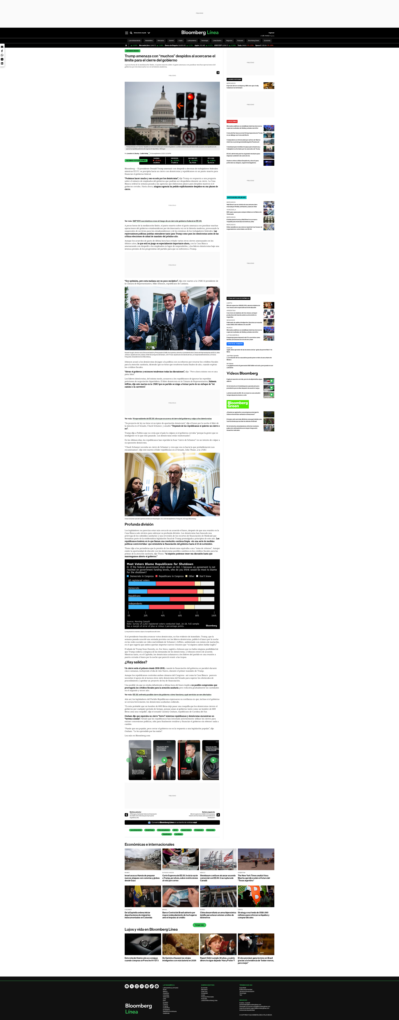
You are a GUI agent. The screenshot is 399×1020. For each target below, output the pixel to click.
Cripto (203, 995)
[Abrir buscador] (131, 32)
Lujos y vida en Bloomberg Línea (151, 929)
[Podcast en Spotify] (157, 986)
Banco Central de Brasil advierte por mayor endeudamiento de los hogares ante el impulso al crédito (179, 915)
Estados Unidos (132, 51)
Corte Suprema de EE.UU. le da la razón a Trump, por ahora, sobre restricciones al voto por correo (180, 878)
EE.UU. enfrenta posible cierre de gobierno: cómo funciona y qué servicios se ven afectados (172, 694)
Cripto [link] (181, 40)
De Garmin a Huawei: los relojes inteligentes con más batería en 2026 (179, 959)
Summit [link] (171, 40)
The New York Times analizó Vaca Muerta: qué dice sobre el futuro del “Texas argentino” (254, 878)
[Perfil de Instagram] (142, 986)
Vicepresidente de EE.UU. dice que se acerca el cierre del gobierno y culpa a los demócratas (172, 418)
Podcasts (204, 999)
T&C (240, 995)
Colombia (166, 995)
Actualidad (204, 993)
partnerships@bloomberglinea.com (250, 1004)
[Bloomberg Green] (250, 404)
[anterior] (126, 814)
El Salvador (166, 1009)
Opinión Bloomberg (235, 344)
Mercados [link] (161, 40)
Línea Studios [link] (217, 40)
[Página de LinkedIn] (147, 986)
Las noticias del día (136, 830)
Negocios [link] (229, 40)
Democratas (210, 830)
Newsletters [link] (149, 40)
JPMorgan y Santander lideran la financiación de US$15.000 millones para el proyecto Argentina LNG (143, 815)
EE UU (175, 830)
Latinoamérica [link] (192, 40)
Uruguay (165, 1006)
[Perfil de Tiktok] (152, 986)
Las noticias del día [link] (134, 40)
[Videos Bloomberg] (250, 373)
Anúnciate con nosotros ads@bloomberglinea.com (254, 1006)
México (165, 991)
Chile (164, 999)
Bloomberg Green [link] (253, 40)
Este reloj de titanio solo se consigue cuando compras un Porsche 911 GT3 (142, 959)
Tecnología (242, 993)
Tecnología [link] (204, 40)
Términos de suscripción (246, 991)
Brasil (164, 989)
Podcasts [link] (240, 40)
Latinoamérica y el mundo (170, 988)
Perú (164, 1000)
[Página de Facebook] (127, 986)
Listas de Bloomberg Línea (209, 1000)
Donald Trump (149, 830)
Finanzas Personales (207, 997)
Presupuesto (199, 830)
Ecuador (165, 1002)
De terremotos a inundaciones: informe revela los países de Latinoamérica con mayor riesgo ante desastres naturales (243, 428)
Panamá (165, 1004)
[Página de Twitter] (132, 986)
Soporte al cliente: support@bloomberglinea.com (254, 1008)
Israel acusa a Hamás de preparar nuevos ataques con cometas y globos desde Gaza (142, 878)
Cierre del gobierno (163, 830)
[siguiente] (218, 814)
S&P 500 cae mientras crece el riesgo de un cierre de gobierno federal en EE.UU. (167, 221)
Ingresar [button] (271, 33)
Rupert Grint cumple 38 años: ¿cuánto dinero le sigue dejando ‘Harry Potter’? (217, 959)
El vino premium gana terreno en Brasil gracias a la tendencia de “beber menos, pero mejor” (256, 960)
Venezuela (166, 997)
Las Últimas (178, 834)
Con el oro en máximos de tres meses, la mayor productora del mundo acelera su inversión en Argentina (242, 315)
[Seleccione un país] (149, 32)
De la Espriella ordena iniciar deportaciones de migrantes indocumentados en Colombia (138, 915)
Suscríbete (242, 988)
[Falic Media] (261, 36)
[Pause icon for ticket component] (126, 45)
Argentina (166, 993)
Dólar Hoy (204, 991)
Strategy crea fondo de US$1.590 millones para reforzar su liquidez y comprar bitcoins (253, 915)
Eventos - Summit (244, 1003)
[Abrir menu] (126, 32)
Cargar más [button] (199, 925)
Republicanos (167, 834)
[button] (218, 72)
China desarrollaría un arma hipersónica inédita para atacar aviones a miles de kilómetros (218, 915)
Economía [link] (267, 40)
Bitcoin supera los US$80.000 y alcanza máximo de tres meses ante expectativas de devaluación (202, 815)
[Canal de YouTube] (137, 986)
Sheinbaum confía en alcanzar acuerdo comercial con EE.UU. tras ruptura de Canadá (218, 878)
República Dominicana (170, 1011)
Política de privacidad (245, 989)
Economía (204, 988)
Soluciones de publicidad (247, 1010)
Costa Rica (166, 1008)
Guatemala (166, 1013)
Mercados (204, 989)
